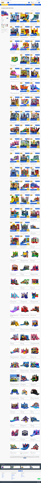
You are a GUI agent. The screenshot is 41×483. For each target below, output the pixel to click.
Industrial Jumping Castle (13, 219)
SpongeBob (21, 148)
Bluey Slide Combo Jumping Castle (14, 384)
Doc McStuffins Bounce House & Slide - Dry (14, 315)
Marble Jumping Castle (23, 219)
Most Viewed (3, 464)
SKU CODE (2, 32)
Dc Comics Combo (22, 439)
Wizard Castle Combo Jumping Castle (14, 108)
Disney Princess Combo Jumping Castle (35, 79)
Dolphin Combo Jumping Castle (14, 178)
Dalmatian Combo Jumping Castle (35, 178)
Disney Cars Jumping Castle (34, 122)
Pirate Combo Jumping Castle (24, 178)
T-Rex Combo (22, 274)
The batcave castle (12, 329)
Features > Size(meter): (4, 29)
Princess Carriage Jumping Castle (14, 79)
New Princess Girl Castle (13, 301)
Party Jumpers (32, 205)
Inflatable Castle (22, 205)
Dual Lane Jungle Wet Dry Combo (14, 398)
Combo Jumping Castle (23, 65)
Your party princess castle (23, 301)
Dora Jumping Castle (33, 149)
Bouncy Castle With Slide (13, 205)
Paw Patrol (11, 36)
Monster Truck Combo (33, 315)
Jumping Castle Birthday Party (24, 37)
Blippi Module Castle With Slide (34, 329)
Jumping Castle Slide (12, 260)
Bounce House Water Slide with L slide (24, 453)
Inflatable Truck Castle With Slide (35, 398)
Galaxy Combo (32, 425)
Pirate (21, 92)
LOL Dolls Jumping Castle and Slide (35, 343)
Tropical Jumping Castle (13, 65)
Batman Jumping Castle (13, 122)
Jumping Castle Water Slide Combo (14, 93)
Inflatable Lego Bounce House (24, 260)
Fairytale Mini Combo (33, 439)
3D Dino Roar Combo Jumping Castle (25, 329)
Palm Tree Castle (33, 260)
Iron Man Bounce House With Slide (24, 315)
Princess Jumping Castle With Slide (35, 93)
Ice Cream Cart (22, 398)
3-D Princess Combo (12, 439)
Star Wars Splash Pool (23, 384)
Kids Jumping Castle (33, 37)
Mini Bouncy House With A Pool (34, 301)
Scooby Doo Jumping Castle (23, 79)
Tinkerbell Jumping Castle (34, 219)
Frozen (11, 22)
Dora (20, 64)
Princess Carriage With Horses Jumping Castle (14, 150)
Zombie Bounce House (33, 384)
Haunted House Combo (23, 425)
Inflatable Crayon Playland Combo (35, 65)
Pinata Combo (12, 343)
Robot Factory (22, 343)
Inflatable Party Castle (13, 274)
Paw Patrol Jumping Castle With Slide (14, 37)
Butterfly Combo (12, 425)
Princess (11, 50)
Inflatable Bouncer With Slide (34, 274)
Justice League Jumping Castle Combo (24, 164)
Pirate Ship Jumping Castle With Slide (24, 94)
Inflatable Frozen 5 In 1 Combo (24, 122)
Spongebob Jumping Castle (23, 149)
